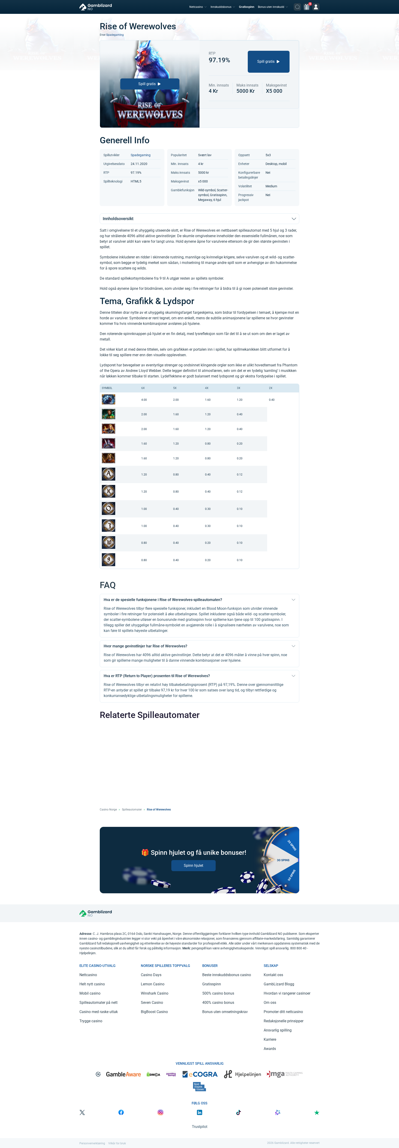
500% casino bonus (218, 993)
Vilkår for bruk (117, 1143)
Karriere (270, 1039)
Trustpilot (199, 1126)
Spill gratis (147, 84)
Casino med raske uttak (98, 1012)
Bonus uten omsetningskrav (225, 1012)
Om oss (270, 1002)
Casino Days (151, 975)
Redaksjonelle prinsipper (283, 1021)
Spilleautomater (132, 809)
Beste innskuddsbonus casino (226, 975)
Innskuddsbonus (221, 7)
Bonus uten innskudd (271, 7)
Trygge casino (90, 1021)
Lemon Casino (152, 984)
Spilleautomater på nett (98, 1002)
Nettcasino (196, 7)
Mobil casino (89, 993)
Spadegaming (115, 34)
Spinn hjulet (193, 865)
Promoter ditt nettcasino (283, 1012)
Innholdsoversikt (118, 218)
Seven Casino (152, 1002)
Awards (270, 1048)
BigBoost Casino (154, 1012)
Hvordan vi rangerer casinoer (287, 993)
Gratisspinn (246, 7)
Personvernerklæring (92, 1143)
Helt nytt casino (92, 984)
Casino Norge (108, 809)
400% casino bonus (218, 1002)
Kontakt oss (273, 975)
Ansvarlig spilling (278, 1030)
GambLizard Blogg (279, 984)
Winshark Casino (154, 993)
